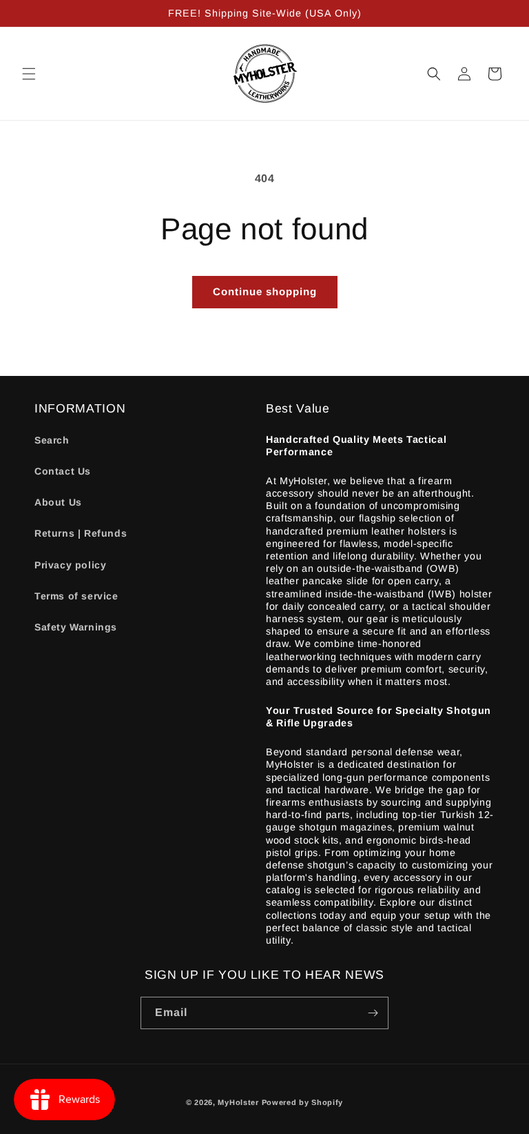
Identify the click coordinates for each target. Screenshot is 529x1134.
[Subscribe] (372, 1013)
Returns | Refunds (80, 533)
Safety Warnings (75, 627)
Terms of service (76, 595)
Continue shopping (265, 291)
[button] (29, 74)
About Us (58, 502)
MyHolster (238, 1102)
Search (52, 440)
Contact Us (62, 471)
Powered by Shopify (303, 1102)
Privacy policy (70, 564)
